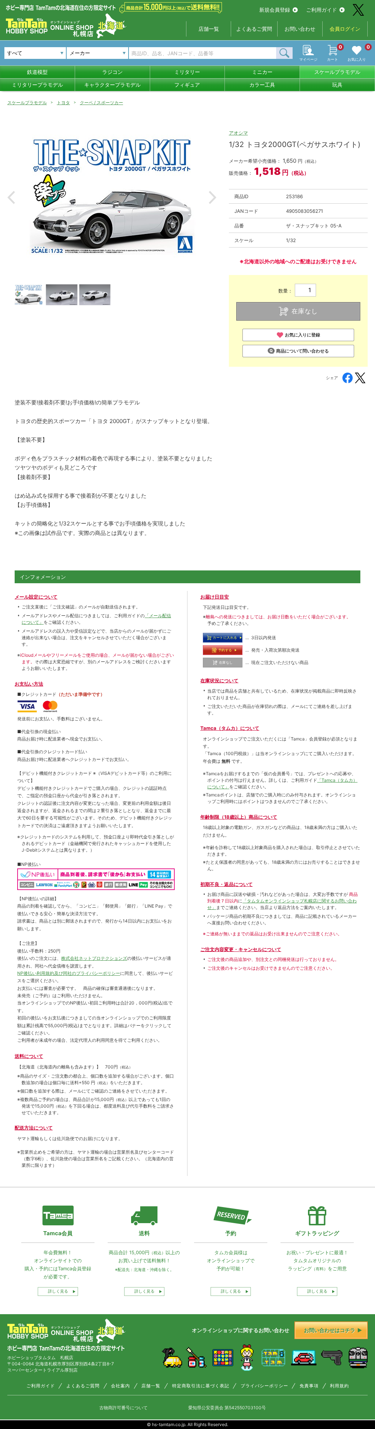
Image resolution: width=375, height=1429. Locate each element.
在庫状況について (219, 680)
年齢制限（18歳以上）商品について (238, 817)
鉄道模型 (37, 72)
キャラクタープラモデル (112, 85)
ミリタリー (187, 72)
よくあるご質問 (254, 29)
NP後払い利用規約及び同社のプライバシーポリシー (68, 973)
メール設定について (36, 597)
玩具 (337, 85)
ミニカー (262, 72)
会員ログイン (345, 29)
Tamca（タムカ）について (229, 728)
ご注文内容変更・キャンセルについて (240, 949)
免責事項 (309, 1385)
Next (212, 197)
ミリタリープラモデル (37, 85)
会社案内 (120, 1385)
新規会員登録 (274, 10)
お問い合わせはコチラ (329, 1330)
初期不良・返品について (226, 884)
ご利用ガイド (321, 10)
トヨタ (63, 102)
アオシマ (238, 133)
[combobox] (97, 53)
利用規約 (339, 1385)
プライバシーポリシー (264, 1385)
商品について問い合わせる (302, 351)
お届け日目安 (214, 597)
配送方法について (34, 1128)
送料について (29, 1056)
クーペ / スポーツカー (101, 102)
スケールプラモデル (337, 72)
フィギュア (187, 85)
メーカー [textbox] (80, 53)
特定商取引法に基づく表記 (200, 1385)
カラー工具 (262, 85)
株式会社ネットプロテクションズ (94, 958)
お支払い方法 (29, 684)
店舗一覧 (208, 29)
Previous (11, 197)
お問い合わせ (300, 29)
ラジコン (112, 72)
